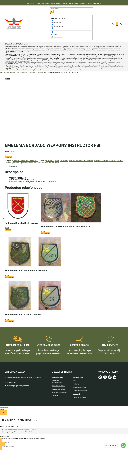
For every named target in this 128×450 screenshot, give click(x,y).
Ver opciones (45, 233)
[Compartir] (5, 407)
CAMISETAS (9, 49)
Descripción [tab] (13, 166)
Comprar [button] (8, 230)
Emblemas (24, 72)
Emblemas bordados (58, 386)
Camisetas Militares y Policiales (105, 161)
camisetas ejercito (52, 161)
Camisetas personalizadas (57, 381)
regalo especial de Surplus (27, 429)
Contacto (76, 384)
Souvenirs (55, 396)
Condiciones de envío (80, 390)
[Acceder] (120, 23)
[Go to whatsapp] (123, 445)
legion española (42, 163)
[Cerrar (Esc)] (7, 407)
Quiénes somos (78, 377)
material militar (54, 163)
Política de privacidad (79, 397)
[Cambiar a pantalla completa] (3, 407)
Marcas (8, 69)
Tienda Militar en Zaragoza (9, 72)
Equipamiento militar (58, 389)
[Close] (3, 412)
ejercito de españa (18, 163)
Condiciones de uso (79, 387)
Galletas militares (57, 377)
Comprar (8, 157)
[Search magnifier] (52, 11)
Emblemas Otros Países (37, 72)
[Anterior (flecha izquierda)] (1, 409)
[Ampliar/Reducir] (1, 407)
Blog (74, 381)
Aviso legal (76, 394)
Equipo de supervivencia (59, 392)
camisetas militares (86, 161)
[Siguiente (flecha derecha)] (3, 409)
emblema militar (30, 163)
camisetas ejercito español (69, 161)
